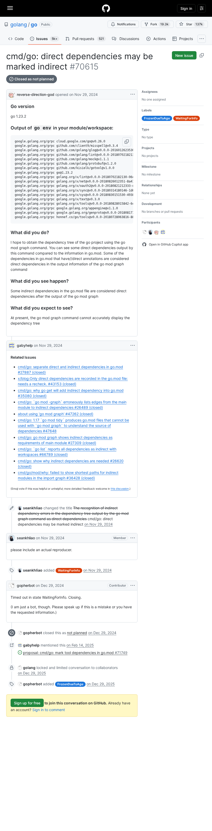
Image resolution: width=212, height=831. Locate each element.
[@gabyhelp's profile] (12, 345)
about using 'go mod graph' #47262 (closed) (55, 414)
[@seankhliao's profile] (12, 538)
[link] (30, 508)
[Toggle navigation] (10, 8)
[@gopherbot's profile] (12, 585)
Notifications (126, 24)
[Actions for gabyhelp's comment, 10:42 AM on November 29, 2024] (132, 345)
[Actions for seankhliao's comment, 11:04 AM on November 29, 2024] (132, 538)
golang (18, 24)
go (34, 24)
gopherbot (26, 585)
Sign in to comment (48, 709)
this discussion (120, 488)
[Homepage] (106, 8)
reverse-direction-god (35, 94)
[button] (126, 142)
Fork (159, 24)
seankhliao (26, 538)
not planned (77, 632)
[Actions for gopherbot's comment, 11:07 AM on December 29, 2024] (132, 585)
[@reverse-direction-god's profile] (12, 94)
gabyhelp (25, 345)
